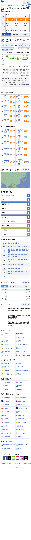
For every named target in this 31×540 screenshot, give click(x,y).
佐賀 (12, 271)
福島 (25, 246)
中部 (4, 255)
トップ (3, 5)
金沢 (12, 45)
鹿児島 (10, 273)
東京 (16, 45)
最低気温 (11, 49)
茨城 (23, 250)
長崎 (16, 271)
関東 (4, 251)
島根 (19, 264)
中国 (4, 264)
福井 (16, 256)
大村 (6, 296)
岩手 (12, 246)
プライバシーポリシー (18, 463)
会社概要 (3, 463)
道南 (12, 243)
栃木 (27, 250)
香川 (9, 268)
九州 (4, 272)
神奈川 (13, 250)
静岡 (9, 254)
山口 (16, 264)
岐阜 (16, 254)
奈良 (22, 259)
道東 (19, 243)
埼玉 (17, 250)
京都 (16, 259)
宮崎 (25, 271)
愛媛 (16, 268)
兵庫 (12, 259)
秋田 (16, 246)
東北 (4, 246)
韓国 (23, 5)
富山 (9, 256)
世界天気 (10, 5)
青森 (9, 246)
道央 (9, 243)
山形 (22, 246)
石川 (12, 256)
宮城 (19, 246)
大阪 (25, 45)
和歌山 (26, 259)
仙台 (7, 45)
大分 (19, 271)
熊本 (22, 271)
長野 (22, 254)
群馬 (9, 252)
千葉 (20, 250)
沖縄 (4, 276)
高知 (19, 268)
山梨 (19, 254)
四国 (4, 268)
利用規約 (9, 463)
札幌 (3, 45)
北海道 (4, 243)
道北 (16, 243)
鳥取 (22, 264)
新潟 (25, 254)
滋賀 (19, 259)
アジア (17, 5)
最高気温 (5, 49)
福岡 (9, 271)
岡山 (12, 264)
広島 (9, 264)
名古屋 (20, 45)
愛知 (12, 254)
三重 (9, 261)
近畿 (4, 260)
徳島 (12, 268)
